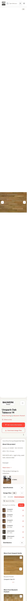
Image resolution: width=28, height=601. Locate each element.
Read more (6, 468)
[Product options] (21, 557)
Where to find (8, 419)
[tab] (5, 497)
